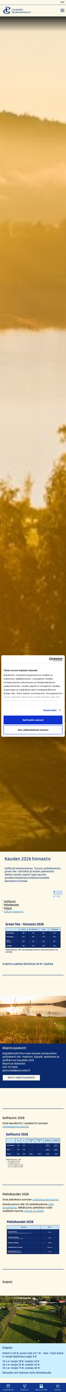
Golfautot (10, 901)
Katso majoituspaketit (21, 1077)
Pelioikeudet (11, 905)
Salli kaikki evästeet (33, 720)
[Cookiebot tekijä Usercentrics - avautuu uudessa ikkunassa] (49, 660)
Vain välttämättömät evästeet (33, 730)
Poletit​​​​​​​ (8, 908)
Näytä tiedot (49, 710)
